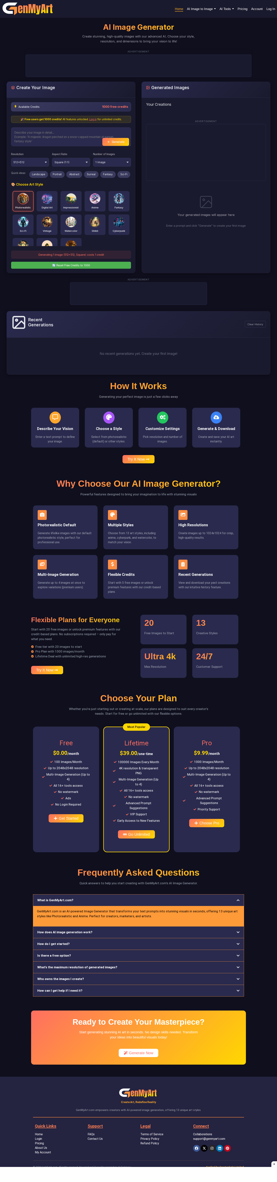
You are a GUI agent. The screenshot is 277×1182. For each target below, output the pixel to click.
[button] (136, 727)
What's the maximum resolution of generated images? (77, 967)
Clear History (255, 324)
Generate (118, 142)
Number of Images (104, 154)
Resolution (17, 154)
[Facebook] (196, 1148)
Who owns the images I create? (60, 979)
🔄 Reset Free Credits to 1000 (71, 265)
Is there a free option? (54, 955)
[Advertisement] (141, 65)
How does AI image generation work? (64, 932)
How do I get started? (53, 944)
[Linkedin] (219, 1148)
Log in (93, 119)
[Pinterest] (227, 1148)
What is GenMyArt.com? (55, 900)
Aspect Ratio (59, 154)
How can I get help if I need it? (59, 990)
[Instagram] (212, 1148)
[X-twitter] (204, 1148)
